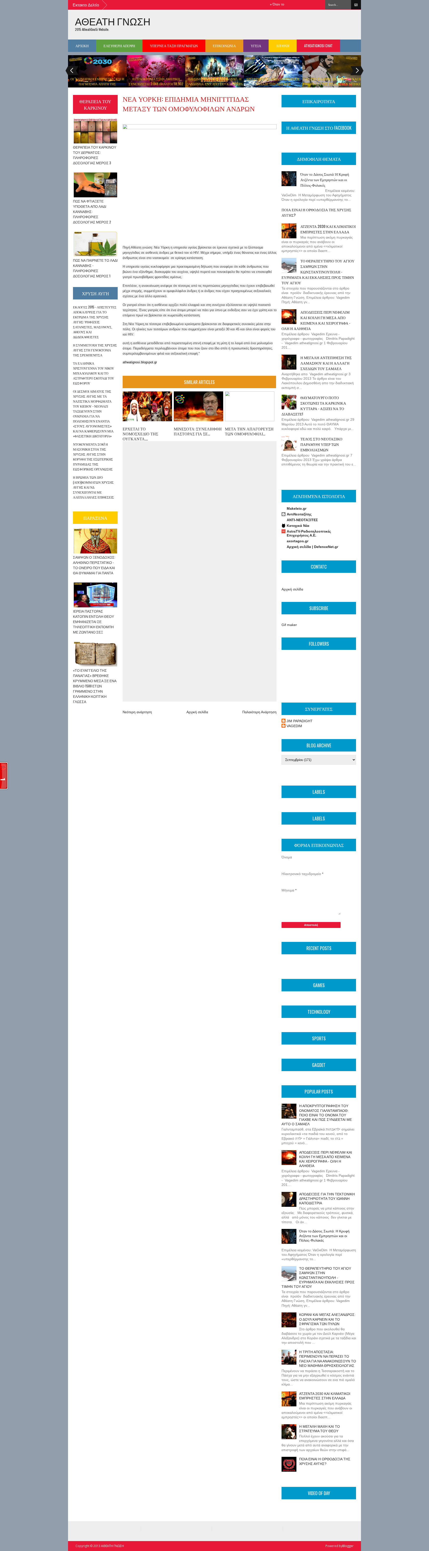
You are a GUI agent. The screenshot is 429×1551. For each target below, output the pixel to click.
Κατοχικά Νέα (298, 526)
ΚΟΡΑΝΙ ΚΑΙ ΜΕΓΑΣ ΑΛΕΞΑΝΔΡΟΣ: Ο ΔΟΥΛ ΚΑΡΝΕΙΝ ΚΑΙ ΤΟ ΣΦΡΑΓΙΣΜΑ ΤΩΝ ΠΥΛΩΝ (327, 1319)
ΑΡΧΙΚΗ (82, 45)
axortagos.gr (297, 541)
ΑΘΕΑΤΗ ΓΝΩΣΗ (112, 21)
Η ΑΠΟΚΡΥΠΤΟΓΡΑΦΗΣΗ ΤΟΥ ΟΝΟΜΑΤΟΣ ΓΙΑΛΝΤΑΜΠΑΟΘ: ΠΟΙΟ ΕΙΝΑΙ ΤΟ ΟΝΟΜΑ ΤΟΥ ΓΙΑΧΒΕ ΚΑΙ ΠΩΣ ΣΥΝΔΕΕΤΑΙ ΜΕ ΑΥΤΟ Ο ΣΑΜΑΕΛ (317, 1115)
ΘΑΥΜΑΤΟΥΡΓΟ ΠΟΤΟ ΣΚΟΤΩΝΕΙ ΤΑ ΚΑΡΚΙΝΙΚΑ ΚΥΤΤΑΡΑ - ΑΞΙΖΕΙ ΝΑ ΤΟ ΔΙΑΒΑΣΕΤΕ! (314, 406)
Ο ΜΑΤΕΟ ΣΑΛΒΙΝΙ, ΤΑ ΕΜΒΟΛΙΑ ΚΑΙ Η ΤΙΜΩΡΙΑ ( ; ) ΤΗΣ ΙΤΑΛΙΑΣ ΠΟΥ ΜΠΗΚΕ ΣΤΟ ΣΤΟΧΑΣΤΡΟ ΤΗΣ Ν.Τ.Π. (332, 83)
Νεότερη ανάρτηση (137, 712)
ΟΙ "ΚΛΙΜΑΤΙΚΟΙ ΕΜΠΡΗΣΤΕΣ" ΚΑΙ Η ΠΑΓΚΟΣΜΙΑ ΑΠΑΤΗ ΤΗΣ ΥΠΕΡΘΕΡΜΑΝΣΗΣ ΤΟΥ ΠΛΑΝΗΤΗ (97, 83)
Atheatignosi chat (318, 45)
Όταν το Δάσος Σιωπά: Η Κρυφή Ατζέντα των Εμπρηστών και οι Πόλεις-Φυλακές (324, 179)
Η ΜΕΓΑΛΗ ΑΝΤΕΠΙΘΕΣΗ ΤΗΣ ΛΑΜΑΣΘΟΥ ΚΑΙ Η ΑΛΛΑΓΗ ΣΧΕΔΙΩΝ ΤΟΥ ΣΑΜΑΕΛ (326, 363)
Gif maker (289, 625)
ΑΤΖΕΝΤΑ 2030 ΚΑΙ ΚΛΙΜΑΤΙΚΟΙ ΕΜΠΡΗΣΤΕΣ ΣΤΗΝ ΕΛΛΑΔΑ (328, 228)
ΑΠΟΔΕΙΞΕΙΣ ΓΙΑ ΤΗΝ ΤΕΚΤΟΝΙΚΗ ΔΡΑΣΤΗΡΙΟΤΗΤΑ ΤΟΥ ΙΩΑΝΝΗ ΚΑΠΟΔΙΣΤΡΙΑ (327, 1198)
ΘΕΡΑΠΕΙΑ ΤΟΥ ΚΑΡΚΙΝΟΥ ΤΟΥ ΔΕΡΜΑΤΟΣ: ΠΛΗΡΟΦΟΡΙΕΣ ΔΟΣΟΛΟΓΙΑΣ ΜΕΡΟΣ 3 (94, 154)
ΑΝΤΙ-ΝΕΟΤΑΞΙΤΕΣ (302, 520)
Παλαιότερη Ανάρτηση (259, 712)
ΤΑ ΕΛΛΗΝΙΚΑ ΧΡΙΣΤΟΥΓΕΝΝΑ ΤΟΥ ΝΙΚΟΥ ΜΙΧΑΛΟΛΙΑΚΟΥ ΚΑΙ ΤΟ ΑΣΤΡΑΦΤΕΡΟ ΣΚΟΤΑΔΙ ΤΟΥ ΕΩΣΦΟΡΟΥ (93, 373)
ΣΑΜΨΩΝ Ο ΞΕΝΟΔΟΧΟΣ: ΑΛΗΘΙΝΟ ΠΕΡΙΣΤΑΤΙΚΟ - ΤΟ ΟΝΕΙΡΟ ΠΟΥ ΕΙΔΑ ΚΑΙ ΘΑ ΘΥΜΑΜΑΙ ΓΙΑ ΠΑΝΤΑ (94, 564)
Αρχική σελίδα (197, 712)
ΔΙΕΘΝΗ (282, 45)
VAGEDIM (294, 726)
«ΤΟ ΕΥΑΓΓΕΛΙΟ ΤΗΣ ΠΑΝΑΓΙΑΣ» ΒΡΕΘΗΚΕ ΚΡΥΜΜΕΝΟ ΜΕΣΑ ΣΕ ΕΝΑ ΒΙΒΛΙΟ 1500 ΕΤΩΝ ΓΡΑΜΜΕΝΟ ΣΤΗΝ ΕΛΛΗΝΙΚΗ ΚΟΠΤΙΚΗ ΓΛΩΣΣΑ (94, 686)
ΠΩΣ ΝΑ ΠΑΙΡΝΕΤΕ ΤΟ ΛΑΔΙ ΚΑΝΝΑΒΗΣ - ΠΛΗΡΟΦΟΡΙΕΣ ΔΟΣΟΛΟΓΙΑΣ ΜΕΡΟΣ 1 (95, 267)
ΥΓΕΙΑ (256, 45)
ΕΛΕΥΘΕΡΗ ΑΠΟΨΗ (119, 45)
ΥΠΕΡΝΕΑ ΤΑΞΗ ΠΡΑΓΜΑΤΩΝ (174, 45)
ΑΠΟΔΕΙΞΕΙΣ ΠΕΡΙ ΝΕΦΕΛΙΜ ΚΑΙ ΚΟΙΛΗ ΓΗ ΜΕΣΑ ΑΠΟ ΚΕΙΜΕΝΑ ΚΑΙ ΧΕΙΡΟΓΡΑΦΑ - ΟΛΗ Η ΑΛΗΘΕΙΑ (316, 320)
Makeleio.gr (296, 508)
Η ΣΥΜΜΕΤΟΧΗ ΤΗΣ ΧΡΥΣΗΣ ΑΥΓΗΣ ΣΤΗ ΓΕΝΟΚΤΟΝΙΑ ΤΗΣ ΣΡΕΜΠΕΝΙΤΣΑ (95, 349)
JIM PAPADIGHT (299, 721)
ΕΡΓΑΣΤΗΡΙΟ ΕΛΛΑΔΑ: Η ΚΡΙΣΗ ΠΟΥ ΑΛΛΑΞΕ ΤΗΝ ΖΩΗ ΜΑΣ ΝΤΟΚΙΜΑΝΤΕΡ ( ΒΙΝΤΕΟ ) (273, 83)
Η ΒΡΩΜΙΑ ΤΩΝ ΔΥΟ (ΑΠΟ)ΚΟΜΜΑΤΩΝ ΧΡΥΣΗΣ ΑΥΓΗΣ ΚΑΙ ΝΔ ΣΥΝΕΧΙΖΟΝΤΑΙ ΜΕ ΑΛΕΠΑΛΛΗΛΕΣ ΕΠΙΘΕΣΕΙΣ (93, 487)
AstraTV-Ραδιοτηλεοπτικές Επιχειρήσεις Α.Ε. (309, 533)
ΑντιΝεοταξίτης (299, 514)
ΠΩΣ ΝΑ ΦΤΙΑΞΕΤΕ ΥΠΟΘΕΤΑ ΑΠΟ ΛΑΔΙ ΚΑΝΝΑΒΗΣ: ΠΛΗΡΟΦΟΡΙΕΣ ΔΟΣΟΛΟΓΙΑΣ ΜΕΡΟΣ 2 (92, 211)
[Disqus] (198, 507)
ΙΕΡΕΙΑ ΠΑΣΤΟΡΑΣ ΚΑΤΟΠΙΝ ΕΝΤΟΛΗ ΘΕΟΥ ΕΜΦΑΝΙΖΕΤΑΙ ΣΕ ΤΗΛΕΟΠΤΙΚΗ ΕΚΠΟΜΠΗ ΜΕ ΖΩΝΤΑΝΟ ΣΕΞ (93, 621)
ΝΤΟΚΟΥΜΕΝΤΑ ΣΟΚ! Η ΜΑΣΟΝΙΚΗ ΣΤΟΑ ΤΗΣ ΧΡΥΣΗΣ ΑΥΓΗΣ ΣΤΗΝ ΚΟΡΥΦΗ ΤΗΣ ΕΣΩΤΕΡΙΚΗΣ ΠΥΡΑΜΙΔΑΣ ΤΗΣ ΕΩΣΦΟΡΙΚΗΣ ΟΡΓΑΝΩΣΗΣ (93, 456)
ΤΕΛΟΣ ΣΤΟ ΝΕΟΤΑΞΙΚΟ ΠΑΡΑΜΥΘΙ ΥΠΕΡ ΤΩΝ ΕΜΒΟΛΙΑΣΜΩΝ (321, 444)
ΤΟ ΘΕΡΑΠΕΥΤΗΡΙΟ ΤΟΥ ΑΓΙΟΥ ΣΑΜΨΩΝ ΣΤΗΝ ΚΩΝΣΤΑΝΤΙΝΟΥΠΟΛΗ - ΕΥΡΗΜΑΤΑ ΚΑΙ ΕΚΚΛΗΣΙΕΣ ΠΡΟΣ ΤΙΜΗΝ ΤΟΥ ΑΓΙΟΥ (318, 271)
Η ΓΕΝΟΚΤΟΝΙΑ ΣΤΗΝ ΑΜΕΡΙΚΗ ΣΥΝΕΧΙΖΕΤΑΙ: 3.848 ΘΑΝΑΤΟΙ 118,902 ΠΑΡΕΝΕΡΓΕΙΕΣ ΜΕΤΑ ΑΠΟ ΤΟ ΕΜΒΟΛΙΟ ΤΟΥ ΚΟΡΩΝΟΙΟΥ (156, 86)
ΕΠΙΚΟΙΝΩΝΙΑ (224, 45)
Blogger (348, 1546)
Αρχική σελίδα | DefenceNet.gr (312, 547)
